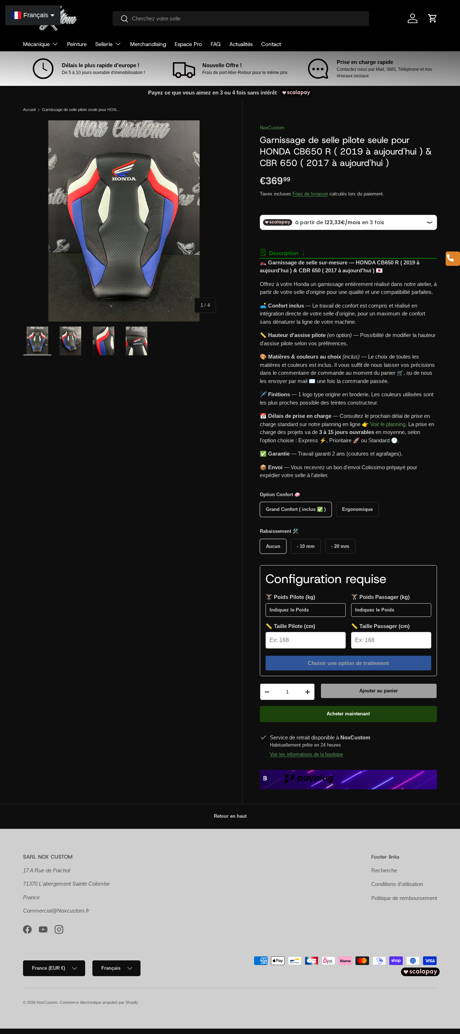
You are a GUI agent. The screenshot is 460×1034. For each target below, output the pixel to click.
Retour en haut (230, 816)
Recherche (384, 870)
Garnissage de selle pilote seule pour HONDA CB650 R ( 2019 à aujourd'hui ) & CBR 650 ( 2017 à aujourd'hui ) (82, 110)
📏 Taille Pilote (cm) (290, 626)
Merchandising (148, 44)
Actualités (241, 44)
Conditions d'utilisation (397, 884)
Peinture (77, 44)
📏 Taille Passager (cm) (380, 626)
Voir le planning (387, 424)
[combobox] (240, 18)
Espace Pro (188, 44)
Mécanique (36, 44)
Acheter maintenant (348, 713)
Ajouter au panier (378, 690)
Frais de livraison (310, 194)
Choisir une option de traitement (348, 663)
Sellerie (103, 44)
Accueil (29, 110)
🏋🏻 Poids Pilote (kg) (290, 597)
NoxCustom (272, 127)
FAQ (216, 44)
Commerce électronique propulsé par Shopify (99, 1002)
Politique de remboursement (404, 898)
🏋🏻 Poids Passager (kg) (380, 597)
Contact (271, 44)
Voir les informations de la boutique (306, 754)
